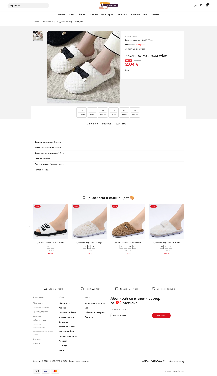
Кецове (62, 307)
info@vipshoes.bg (176, 361)
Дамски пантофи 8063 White (71, 21)
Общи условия (39, 320)
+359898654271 (154, 361)
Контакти (155, 14)
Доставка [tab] (121, 123)
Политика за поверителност (39, 326)
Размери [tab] (107, 123)
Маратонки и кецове (95, 303)
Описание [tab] (92, 123)
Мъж (123, 309)
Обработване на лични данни (43, 333)
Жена (115, 309)
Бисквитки (37, 339)
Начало (62, 14)
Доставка (37, 316)
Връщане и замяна (41, 307)
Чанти (93, 14)
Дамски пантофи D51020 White (166, 242)
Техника (134, 14)
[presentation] (29, 226)
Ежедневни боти (67, 326)
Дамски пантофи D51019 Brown (128, 242)
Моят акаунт (38, 303)
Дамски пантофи (49, 21)
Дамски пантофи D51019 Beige (89, 242)
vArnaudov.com (178, 371)
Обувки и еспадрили (95, 312)
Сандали (63, 321)
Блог (145, 14)
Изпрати (161, 315)
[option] (38, 37)
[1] (45, 5)
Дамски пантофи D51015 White (50, 242)
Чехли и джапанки (68, 336)
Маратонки (64, 303)
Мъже (82, 14)
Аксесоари (106, 14)
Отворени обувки (67, 312)
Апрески (63, 340)
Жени (71, 14)
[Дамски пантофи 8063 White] (83, 67)
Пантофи (121, 14)
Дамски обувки (66, 317)
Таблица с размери (136, 48)
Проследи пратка (40, 311)
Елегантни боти (66, 331)
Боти (87, 307)
